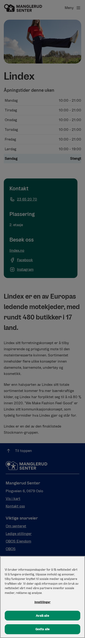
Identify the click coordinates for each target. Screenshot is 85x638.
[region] (42, 597)
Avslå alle (42, 615)
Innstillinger (42, 602)
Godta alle (42, 629)
